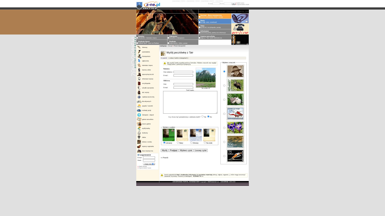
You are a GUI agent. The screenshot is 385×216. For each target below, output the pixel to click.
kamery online (146, 70)
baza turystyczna (147, 151)
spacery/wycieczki (148, 74)
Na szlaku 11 (206, 88)
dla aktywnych (146, 101)
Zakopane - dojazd (148, 115)
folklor (144, 137)
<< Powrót (164, 158)
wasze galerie (146, 124)
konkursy (145, 133)
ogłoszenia (145, 61)
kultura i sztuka (147, 142)
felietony (144, 47)
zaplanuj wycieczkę (148, 97)
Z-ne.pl (170, 46)
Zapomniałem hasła (242, 4)
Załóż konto (240, 3)
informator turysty (147, 79)
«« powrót (164, 58)
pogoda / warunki (147, 106)
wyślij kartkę (146, 128)
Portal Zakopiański (179, 46)
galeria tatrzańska (147, 119)
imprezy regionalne (148, 146)
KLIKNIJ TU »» (198, 176)
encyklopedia (146, 83)
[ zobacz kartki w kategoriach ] (178, 58)
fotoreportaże (146, 56)
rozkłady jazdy (146, 110)
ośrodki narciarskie (148, 88)
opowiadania (146, 52)
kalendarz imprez (147, 65)
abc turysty (145, 92)
